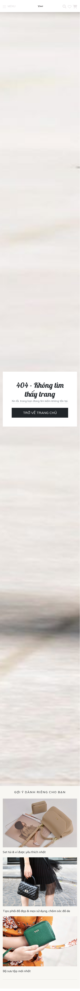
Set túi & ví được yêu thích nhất (24, 852)
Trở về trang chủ (40, 413)
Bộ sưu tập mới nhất (17, 971)
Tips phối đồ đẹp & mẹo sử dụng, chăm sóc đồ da (36, 911)
